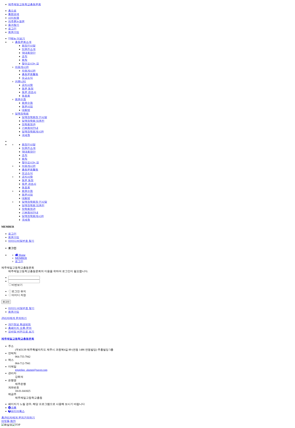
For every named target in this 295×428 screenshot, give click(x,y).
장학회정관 (29, 124)
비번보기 (17, 284)
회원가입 (13, 32)
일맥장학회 (22, 113)
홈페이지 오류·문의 (20, 328)
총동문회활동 (30, 74)
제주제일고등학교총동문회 (24, 4)
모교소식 (27, 77)
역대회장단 (29, 52)
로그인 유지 (19, 291)
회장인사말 (29, 45)
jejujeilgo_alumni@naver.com (31, 369)
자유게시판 (22, 67)
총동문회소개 (23, 42)
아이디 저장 (19, 295)
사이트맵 (13, 17)
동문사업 (27, 106)
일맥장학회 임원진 (33, 120)
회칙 (24, 59)
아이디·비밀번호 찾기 (21, 308)
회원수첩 (20, 99)
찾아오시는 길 (30, 63)
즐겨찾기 (13, 25)
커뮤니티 (20, 81)
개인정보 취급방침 (19, 324)
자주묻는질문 (16, 21)
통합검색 (13, 14)
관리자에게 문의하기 (14, 318)
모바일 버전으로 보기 (21, 331)
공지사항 (27, 85)
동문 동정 (27, 88)
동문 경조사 (29, 92)
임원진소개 (29, 49)
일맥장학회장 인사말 (34, 117)
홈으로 (12, 10)
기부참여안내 (30, 128)
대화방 (26, 110)
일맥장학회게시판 (33, 131)
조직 (24, 56)
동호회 (26, 95)
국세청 (26, 135)
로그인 (12, 28)
